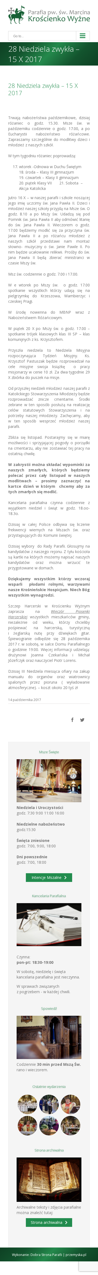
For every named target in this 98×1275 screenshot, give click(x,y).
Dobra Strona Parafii (46, 1254)
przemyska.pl (76, 1254)
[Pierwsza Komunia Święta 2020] (27, 1104)
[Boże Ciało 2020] (49, 1104)
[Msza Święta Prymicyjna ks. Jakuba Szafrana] (27, 1125)
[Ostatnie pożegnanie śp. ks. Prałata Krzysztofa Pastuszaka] (49, 1125)
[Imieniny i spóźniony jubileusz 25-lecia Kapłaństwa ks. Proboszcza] (70, 1104)
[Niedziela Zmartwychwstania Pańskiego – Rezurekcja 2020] (70, 1125)
